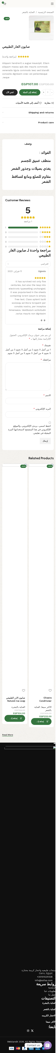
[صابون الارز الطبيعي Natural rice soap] (14, 575)
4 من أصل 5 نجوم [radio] (34, 353)
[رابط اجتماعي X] (32, 1031)
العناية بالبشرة (18, 707)
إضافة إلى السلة (29, 92)
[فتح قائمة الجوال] (52, 4)
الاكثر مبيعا (46, 707)
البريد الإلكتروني (42, 408)
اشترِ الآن (10, 92)
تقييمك (46, 345)
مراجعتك (46, 359)
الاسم (47, 395)
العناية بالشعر (28, 12)
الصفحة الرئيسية (46, 12)
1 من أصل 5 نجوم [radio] (42, 349)
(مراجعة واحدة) (9, 56)
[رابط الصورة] (30, 857)
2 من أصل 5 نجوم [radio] (24, 349)
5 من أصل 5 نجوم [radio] (16, 353)
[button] (41, 721)
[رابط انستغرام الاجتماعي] (28, 1031)
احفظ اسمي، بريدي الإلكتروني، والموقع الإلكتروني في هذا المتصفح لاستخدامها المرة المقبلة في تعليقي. (29, 429)
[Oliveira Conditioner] (41, 575)
